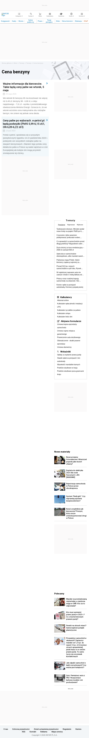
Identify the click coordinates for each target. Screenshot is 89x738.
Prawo (40, 21)
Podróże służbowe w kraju (67, 368)
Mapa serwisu (57, 732)
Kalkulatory (66, 297)
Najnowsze (71, 225)
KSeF (86, 21)
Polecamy (59, 593)
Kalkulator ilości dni (64, 317)
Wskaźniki (65, 351)
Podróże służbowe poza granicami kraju (70, 372)
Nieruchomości (67, 21)
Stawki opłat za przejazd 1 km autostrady (68, 359)
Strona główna (7, 63)
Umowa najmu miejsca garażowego (66, 332)
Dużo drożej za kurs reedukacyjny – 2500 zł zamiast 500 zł (70, 249)
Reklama (43, 732)
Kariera (78, 729)
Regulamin (67, 729)
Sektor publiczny (30, 21)
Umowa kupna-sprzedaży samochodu (67, 325)
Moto (58, 21)
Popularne (61, 225)
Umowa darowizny (64, 347)
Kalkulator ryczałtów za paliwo (69, 310)
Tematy (21, 63)
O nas (5, 729)
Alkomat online (63, 300)
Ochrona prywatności (21, 729)
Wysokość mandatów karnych (68, 364)
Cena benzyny (38, 63)
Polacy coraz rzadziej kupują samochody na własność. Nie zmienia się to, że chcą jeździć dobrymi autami (68, 280)
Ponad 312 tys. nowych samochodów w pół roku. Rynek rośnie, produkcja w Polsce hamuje (70, 267)
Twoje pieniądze (49, 21)
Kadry (14, 21)
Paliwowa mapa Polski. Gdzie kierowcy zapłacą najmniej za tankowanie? (68, 261)
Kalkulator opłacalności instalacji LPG (69, 305)
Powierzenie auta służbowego (68, 337)
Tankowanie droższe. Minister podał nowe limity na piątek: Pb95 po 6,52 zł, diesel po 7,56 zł (70, 230)
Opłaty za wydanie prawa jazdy (69, 355)
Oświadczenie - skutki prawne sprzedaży (68, 342)
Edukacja (78, 21)
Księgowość (5, 21)
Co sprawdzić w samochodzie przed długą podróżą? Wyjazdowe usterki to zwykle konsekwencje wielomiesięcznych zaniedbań (70, 242)
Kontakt (33, 732)
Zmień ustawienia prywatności (46, 729)
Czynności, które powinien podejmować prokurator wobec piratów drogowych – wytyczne (68, 236)
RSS (23, 732)
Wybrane (80, 225)
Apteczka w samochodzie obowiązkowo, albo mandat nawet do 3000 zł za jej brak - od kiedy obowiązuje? (70, 255)
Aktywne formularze (71, 321)
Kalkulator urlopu (63, 313)
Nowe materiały (62, 451)
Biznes (21, 21)
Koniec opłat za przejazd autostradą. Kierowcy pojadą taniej (70, 286)
